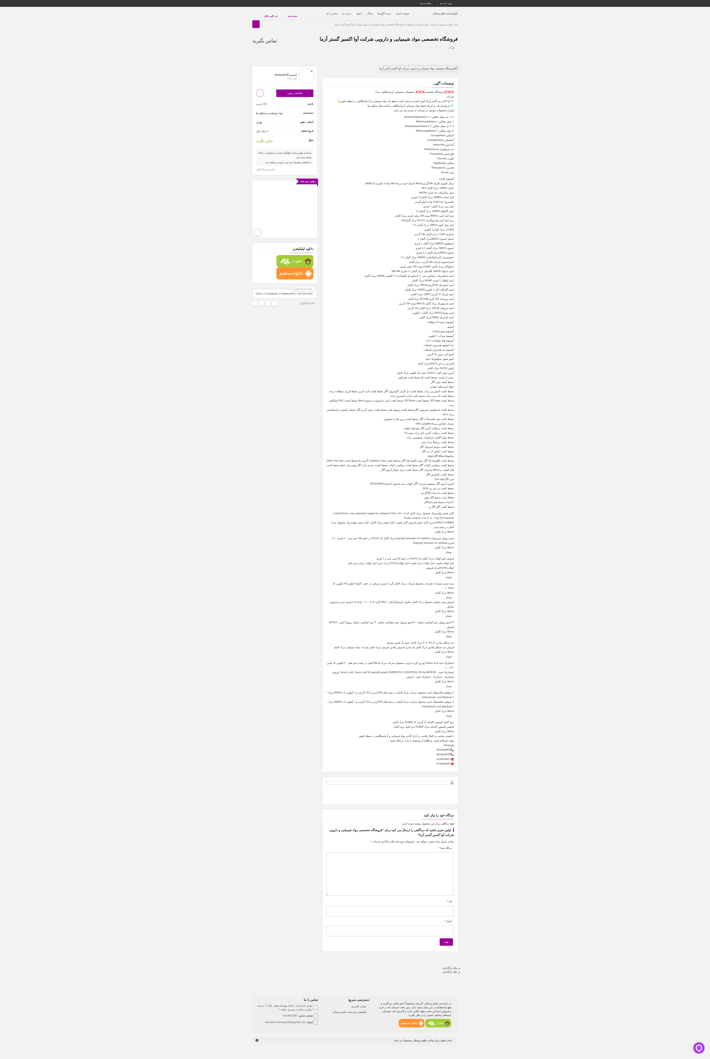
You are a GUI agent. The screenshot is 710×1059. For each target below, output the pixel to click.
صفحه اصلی (395, 11)
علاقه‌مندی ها (426, 3)
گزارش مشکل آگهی (265, 166)
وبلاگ (362, 11)
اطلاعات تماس (294, 89)
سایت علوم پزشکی (423, 1036)
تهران (452, 43)
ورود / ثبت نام (446, 3)
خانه (456, 21)
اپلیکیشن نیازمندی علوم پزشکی (349, 1008)
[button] (390, 80)
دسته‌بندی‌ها (281, 14)
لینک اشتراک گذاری (303, 285)
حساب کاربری (359, 1002)
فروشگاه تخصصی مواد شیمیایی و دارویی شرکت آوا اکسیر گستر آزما (389, 35)
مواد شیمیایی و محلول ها (416, 21)
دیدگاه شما (445, 844)
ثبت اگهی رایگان (267, 14)
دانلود (352, 11)
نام (449, 897)
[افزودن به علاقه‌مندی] (260, 89)
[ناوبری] (257, 229)
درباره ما (339, 11)
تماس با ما (324, 11)
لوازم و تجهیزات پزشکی (441, 21)
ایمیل (448, 917)
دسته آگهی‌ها (377, 11)
